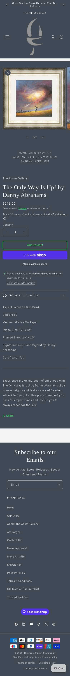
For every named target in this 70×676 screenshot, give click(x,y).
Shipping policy (47, 663)
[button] (7, 37)
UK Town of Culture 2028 (23, 588)
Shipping (22, 208)
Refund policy (31, 657)
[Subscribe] (59, 484)
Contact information (36, 668)
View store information (21, 283)
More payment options (35, 263)
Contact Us (14, 540)
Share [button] (10, 415)
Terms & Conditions (19, 580)
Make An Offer (16, 556)
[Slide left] (27, 137)
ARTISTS (34, 152)
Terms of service (26, 663)
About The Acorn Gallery (22, 523)
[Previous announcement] (7, 5)
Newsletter (14, 564)
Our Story (13, 515)
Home (23, 152)
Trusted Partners (18, 597)
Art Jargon (14, 531)
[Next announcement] (63, 5)
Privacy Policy (16, 572)
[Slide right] (43, 137)
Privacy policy (49, 657)
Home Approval (17, 548)
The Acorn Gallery (33, 653)
